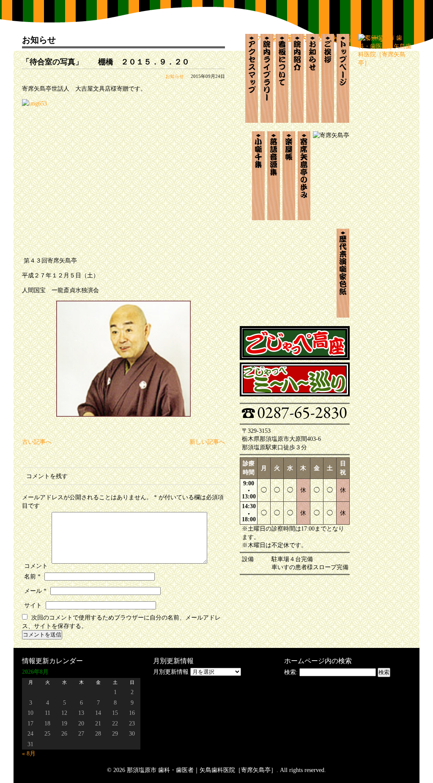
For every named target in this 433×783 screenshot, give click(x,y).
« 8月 (29, 753)
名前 (32, 576)
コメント (36, 566)
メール (35, 591)
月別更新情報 (171, 672)
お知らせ (174, 76)
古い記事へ (37, 442)
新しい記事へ (207, 442)
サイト (33, 605)
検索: (291, 672)
